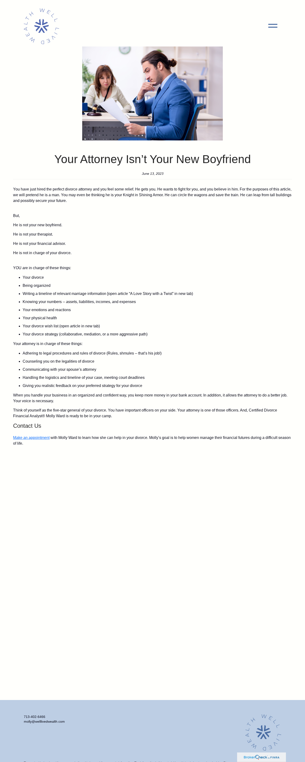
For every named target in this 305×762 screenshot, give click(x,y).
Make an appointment (31, 438)
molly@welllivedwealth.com (44, 721)
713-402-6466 (34, 717)
